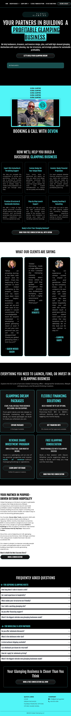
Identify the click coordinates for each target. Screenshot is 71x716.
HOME (26, 699)
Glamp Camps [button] (24, 3)
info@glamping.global (57, 699)
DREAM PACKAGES (30, 701)
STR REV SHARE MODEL (31, 706)
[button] (18, 3)
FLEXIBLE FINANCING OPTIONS (34, 704)
